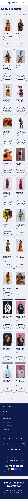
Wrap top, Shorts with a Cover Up (7, 287)
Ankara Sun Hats (7, 163)
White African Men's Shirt (6, 381)
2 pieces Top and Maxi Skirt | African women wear (20, 256)
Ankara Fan (6, 224)
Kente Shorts (19, 65)
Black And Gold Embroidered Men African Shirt (20, 350)
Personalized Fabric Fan (6, 132)
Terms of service (7, 422)
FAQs (4, 433)
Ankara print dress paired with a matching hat (20, 194)
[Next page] (20, 398)
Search (5, 411)
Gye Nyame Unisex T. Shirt (20, 34)
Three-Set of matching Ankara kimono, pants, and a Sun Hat (7, 68)
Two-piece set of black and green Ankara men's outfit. (20, 133)
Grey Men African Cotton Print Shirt (20, 382)
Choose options (7, 44)
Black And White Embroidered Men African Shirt (20, 318)
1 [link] (7, 398)
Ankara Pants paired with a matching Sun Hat (6, 101)
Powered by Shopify (19, 471)
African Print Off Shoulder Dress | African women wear (7, 256)
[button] (3, 2)
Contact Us (6, 429)
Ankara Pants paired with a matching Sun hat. (19, 101)
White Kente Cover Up (19, 164)
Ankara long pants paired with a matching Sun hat (7, 194)
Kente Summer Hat (20, 287)
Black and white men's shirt (7, 317)
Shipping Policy (7, 425)
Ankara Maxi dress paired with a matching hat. (7, 35)
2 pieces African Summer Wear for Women (20, 225)
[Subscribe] (23, 443)
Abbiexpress (11, 471)
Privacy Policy (7, 414)
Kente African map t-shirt (6, 349)
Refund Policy (7, 418)
